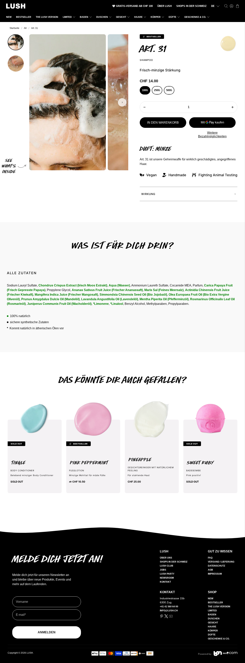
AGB (210, 569)
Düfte (172, 17)
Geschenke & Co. (195, 17)
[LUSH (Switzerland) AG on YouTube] (171, 617)
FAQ (210, 557)
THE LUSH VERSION (47, 17)
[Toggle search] (226, 6)
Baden (84, 17)
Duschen (102, 17)
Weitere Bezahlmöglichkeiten (212, 134)
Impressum (215, 573)
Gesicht (121, 17)
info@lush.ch (169, 610)
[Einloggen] (231, 6)
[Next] (122, 102)
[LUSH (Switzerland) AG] (15, 6)
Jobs (163, 569)
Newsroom (167, 578)
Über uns (166, 557)
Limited (67, 17)
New (8, 17)
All (25, 28)
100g (145, 90)
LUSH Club (166, 565)
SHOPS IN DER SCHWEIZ (191, 6)
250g (157, 90)
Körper (156, 17)
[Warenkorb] (237, 6)
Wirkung (148, 194)
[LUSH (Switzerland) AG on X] (166, 617)
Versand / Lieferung (221, 561)
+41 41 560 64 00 (169, 606)
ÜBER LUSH (164, 6)
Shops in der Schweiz (173, 561)
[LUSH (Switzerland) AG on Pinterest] (161, 617)
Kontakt (165, 582)
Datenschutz (216, 565)
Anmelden (47, 632)
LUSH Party (167, 573)
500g (169, 90)
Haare (138, 17)
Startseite (14, 28)
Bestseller (23, 17)
